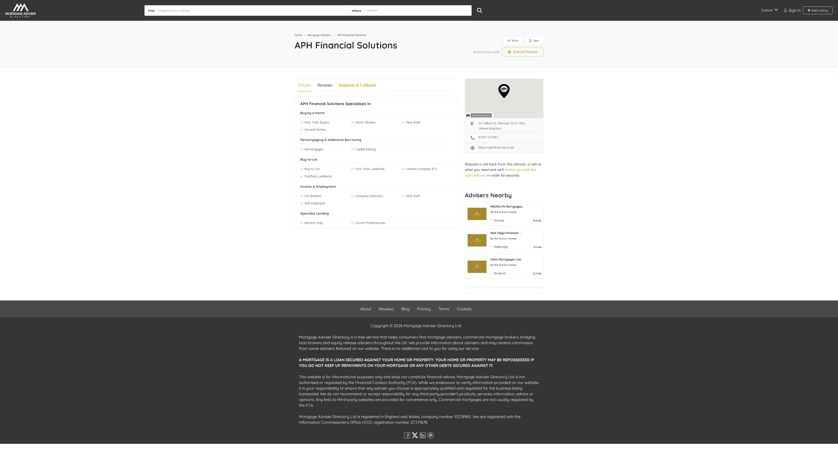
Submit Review (525, 52)
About (365, 308)
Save (535, 40)
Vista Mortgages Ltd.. (506, 259)
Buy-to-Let (312, 169)
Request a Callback (357, 85)
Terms (443, 308)
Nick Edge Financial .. (505, 233)
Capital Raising (365, 149)
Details (304, 85)
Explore (767, 10)
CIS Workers (313, 196)
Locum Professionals (370, 223)
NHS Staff (413, 196)
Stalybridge (501, 247)
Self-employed (314, 203)
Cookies (464, 308)
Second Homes (315, 129)
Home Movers (365, 122)
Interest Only (313, 223)
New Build (413, 122)
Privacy (424, 308)
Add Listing (819, 10)
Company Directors (369, 196)
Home (298, 35)
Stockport (500, 273)
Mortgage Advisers (319, 35)
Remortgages (314, 149)
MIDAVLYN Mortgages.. (506, 206)
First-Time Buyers (317, 122)
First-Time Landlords (370, 169)
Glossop (499, 220)
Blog (405, 308)
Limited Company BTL (422, 169)
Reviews (325, 85)
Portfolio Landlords (318, 176)
